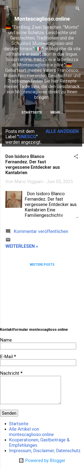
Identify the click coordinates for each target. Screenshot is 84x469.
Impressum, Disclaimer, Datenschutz (45, 450)
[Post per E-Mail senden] (8, 240)
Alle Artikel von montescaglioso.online (31, 431)
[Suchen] (77, 9)
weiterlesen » (21, 246)
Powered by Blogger (44, 460)
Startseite (32, 112)
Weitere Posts (42, 264)
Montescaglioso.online (42, 19)
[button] (76, 157)
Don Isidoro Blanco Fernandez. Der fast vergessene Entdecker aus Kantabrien (32, 164)
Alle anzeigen (62, 131)
